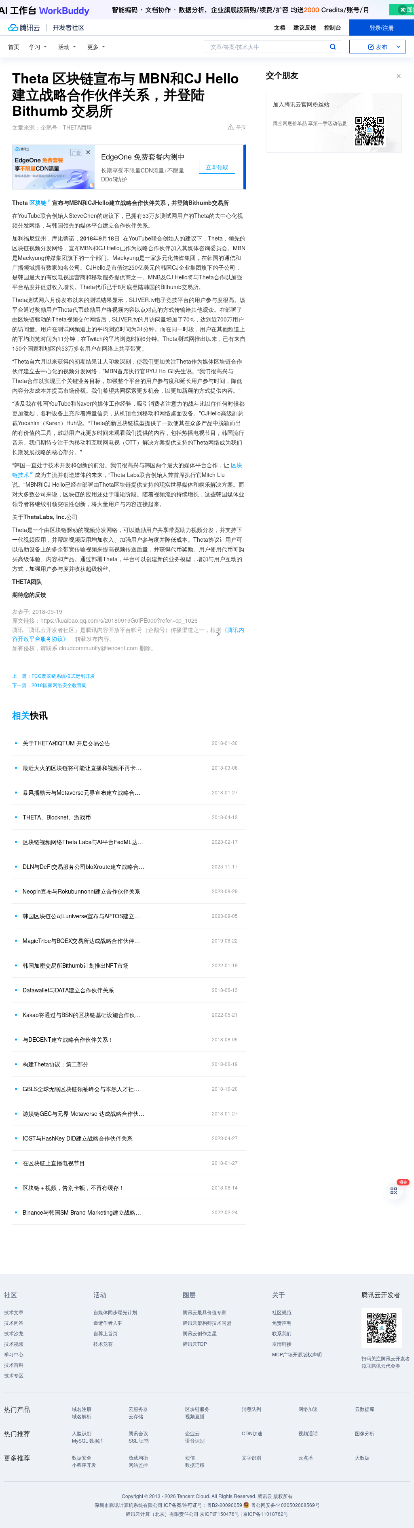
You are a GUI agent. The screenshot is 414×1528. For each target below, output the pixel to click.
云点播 (305, 1457)
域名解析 (81, 1416)
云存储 (136, 1416)
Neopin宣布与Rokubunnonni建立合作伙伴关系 (81, 891)
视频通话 (308, 1433)
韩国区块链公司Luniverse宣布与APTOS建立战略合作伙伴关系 (84, 916)
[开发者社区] (68, 27)
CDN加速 (252, 1433)
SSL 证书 (139, 1440)
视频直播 (195, 1416)
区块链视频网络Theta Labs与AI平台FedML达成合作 (84, 842)
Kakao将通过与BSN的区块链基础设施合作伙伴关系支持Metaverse (84, 1015)
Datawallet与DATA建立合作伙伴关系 (68, 990)
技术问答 (13, 1322)
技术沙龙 (13, 1333)
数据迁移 (195, 1464)
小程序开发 (84, 1464)
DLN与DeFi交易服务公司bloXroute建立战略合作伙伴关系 (84, 866)
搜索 (333, 46)
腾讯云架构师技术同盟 (207, 1322)
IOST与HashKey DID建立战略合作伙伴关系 (78, 1138)
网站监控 (138, 1464)
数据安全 (81, 1457)
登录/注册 (382, 27)
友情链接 (281, 1343)
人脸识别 (81, 1433)
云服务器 (138, 1408)
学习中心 (13, 1354)
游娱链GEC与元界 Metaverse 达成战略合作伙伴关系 (84, 1113)
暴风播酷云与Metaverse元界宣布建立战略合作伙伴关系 (84, 792)
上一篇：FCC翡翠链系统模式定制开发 (53, 675)
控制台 (332, 27)
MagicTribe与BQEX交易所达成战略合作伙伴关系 (84, 940)
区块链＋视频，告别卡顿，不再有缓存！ (74, 1187)
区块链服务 (197, 1408)
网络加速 (308, 1408)
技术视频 (13, 1343)
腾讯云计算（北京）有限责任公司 (162, 1513)
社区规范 (281, 1312)
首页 (13, 47)
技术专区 (13, 1375)
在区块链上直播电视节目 (54, 1163)
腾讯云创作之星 (200, 1333)
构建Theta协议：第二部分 (56, 1064)
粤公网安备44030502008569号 (285, 1504)
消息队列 (251, 1408)
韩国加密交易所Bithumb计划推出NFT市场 (76, 965)
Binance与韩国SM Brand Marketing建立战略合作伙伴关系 (84, 1212)
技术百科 (13, 1364)
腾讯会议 (138, 1433)
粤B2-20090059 (225, 1504)
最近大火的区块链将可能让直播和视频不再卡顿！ (84, 768)
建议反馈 (305, 27)
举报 (241, 126)
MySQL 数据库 (88, 1440)
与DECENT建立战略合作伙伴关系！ (68, 1039)
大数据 (362, 1457)
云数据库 (364, 1408)
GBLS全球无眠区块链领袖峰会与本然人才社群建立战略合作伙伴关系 (84, 1089)
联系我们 (281, 1333)
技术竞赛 (103, 1343)
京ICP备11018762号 (265, 1513)
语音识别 (195, 1440)
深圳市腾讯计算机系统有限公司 (129, 1504)
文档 (279, 27)
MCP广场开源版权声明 (297, 1354)
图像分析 (364, 1433)
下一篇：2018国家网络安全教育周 (49, 684)
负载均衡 (138, 1457)
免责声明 (281, 1322)
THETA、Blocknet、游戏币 (57, 817)
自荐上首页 (105, 1333)
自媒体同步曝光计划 (115, 1312)
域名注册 (81, 1408)
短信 (190, 1457)
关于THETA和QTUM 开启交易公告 (66, 743)
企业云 (192, 1433)
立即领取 (217, 167)
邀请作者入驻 (108, 1322)
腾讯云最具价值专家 (204, 1312)
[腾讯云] (24, 27)
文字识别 (251, 1457)
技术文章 (13, 1312)
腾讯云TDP (195, 1343)
